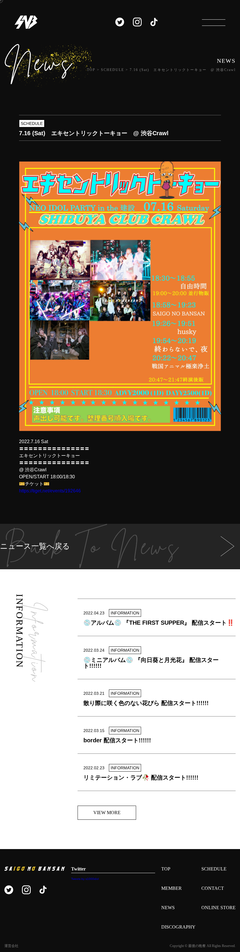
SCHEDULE (214, 868)
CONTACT (212, 888)
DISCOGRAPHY (178, 926)
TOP (165, 868)
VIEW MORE (107, 812)
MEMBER (171, 888)
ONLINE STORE (218, 907)
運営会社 (11, 946)
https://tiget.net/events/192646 (50, 490)
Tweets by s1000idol (85, 878)
